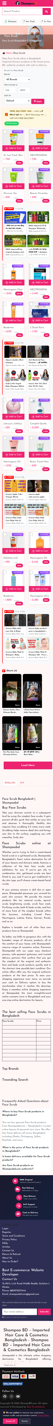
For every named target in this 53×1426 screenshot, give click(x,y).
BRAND (7, 74)
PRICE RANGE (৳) (11, 85)
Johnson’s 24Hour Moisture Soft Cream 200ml (13, 424)
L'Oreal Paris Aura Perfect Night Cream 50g (39, 327)
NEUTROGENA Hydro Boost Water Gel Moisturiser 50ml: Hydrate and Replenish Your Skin (39, 289)
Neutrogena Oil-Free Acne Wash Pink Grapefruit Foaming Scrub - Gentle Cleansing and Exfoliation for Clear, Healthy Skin (13, 462)
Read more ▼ (10, 1365)
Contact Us (8, 1250)
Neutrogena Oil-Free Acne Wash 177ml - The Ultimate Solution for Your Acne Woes (39, 558)
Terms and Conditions (13, 1236)
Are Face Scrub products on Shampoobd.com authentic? (17, 1167)
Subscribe (44, 1312)
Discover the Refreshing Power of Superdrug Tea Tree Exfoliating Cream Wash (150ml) (13, 193)
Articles (6, 1247)
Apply (39, 101)
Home (8, 53)
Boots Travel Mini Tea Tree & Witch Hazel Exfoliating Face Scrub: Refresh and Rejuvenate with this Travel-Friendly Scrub (39, 462)
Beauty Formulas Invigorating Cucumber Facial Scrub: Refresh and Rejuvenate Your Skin (39, 193)
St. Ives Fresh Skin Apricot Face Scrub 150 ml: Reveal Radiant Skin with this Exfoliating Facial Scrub (13, 155)
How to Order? (10, 1261)
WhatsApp (12, 123)
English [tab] (10, 783)
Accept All (10, 1421)
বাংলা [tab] (22, 783)
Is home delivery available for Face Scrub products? (26, 1158)
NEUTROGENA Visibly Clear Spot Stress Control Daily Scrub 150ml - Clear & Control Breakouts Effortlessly (39, 155)
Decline (25, 1421)
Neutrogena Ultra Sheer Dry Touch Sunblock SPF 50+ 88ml (39, 596)
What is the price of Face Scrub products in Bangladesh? (25, 1149)
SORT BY (7, 96)
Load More (28, 765)
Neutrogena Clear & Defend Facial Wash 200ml (13, 289)
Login (5, 1228)
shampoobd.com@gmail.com (24, 1294)
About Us (7, 1258)
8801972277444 (18, 1291)
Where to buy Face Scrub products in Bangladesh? (23, 1113)
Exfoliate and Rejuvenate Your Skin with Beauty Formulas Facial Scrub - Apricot (12, 558)
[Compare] (4, 131)
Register (6, 1232)
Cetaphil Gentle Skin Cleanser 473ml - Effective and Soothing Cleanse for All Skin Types (39, 424)
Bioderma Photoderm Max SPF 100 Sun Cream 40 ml (12, 327)
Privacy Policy (9, 1239)
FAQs (5, 1243)
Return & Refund (11, 1254)
